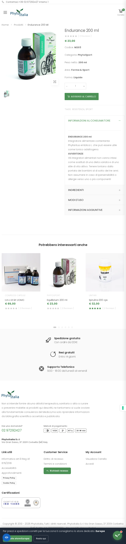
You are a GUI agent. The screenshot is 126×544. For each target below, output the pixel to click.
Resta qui (41, 538)
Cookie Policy (9, 483)
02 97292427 (12, 430)
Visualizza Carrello (96, 459)
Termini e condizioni (55, 463)
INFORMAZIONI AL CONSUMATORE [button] (89, 120)
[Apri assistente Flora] (117, 535)
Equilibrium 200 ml (57, 300)
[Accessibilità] (6, 537)
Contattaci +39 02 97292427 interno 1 (27, 2)
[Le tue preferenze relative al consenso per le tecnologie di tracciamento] (123, 408)
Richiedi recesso (59, 470)
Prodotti (18, 24)
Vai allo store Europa (17, 538)
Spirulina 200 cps (98, 300)
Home (5, 24)
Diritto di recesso (53, 459)
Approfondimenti (11, 473)
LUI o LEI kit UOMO (14, 300)
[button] (120, 12)
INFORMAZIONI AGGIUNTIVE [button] (85, 210)
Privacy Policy (9, 478)
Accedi (90, 463)
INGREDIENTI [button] (76, 190)
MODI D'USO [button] (75, 200)
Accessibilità (9, 468)
